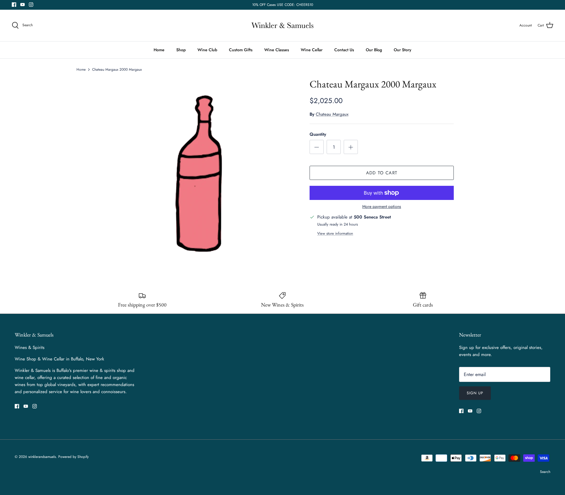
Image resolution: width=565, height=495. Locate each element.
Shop (181, 50)
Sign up (475, 393)
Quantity (318, 134)
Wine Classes (276, 50)
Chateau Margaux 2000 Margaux (117, 69)
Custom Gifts (240, 50)
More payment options (381, 206)
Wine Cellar (312, 50)
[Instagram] (31, 4)
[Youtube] (22, 4)
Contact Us (344, 50)
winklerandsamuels (42, 456)
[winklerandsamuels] (282, 25)
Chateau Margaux (332, 114)
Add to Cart (381, 173)
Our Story (402, 50)
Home (159, 50)
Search (545, 471)
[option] (204, 171)
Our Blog (374, 50)
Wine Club (207, 50)
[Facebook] (14, 4)
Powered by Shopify (73, 456)
